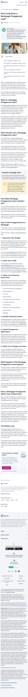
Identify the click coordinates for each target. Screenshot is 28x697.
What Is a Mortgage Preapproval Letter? (12, 60)
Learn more (6, 467)
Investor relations (21, 581)
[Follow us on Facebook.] (9, 571)
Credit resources (4, 538)
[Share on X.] (4, 506)
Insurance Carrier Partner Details (8, 687)
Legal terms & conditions (7, 576)
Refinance (7, 500)
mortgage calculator (15, 245)
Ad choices (21, 576)
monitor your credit (5, 442)
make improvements (16, 271)
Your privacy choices (14, 563)
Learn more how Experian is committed (14, 556)
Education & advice (5, 534)
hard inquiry (4, 398)
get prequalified (11, 252)
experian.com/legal (11, 592)
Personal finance (7, 9)
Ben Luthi (6, 22)
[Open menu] (25, 2)
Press (7, 584)
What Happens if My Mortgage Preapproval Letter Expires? (14, 73)
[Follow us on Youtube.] (19, 571)
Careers (20, 578)
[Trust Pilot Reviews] (14, 567)
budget (9, 241)
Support (2, 531)
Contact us (21, 583)
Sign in (21, 2)
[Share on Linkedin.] (6, 506)
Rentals (12, 500)
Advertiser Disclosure (20, 5)
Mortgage (15, 9)
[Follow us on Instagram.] (16, 571)
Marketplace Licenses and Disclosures (9, 682)
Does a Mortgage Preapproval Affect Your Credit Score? (14, 77)
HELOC (2, 500)
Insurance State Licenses (6, 685)
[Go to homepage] (1, 9)
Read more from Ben (5, 493)
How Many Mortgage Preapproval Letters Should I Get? (14, 66)
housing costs (14, 242)
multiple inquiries (5, 416)
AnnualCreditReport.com (7, 265)
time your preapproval (16, 138)
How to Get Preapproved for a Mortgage (12, 69)
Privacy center (7, 578)
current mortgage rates (11, 167)
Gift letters (5, 313)
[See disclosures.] (20, 267)
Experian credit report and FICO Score (10, 266)
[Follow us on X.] (12, 571)
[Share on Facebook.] (2, 506)
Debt (16, 500)
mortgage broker (22, 322)
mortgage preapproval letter (8, 105)
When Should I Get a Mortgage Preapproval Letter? (15, 63)
